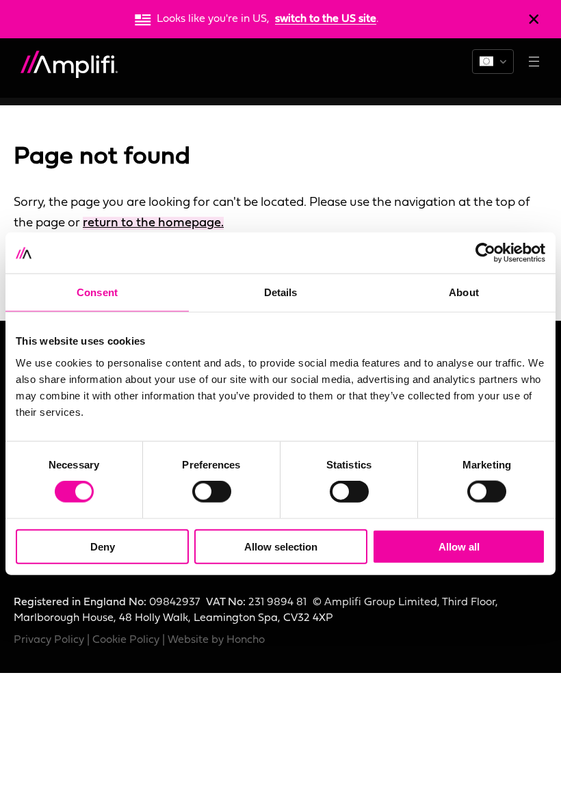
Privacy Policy (49, 640)
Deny (102, 546)
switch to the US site (325, 19)
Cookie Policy (125, 640)
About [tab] (464, 292)
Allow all (459, 546)
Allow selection (280, 546)
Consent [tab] (97, 292)
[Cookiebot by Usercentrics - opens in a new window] (485, 253)
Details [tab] (281, 292)
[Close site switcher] (533, 19)
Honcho (245, 640)
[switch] (211, 492)
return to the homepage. (153, 223)
